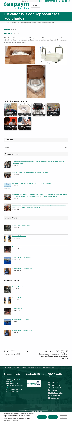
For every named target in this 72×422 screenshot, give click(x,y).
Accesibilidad (33, 411)
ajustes (16, 420)
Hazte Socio (49, 1)
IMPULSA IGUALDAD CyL (13, 389)
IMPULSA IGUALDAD (12, 391)
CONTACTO (54, 382)
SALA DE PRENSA (56, 395)
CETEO (8, 381)
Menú (36, 5)
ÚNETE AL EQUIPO (56, 385)
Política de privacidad (31, 410)
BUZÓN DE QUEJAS (56, 393)
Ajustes (50, 410)
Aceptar (42, 417)
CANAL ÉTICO (55, 398)
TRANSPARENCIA (56, 387)
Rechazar (52, 417)
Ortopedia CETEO (11, 383)
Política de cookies (43, 410)
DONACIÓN (54, 390)
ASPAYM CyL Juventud (12, 380)
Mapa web (39, 411)
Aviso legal (22, 410)
